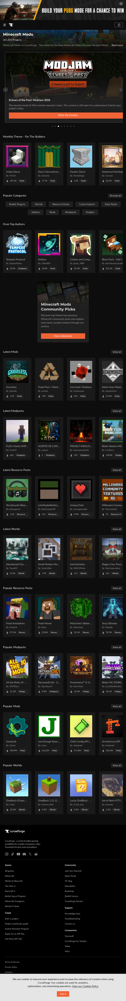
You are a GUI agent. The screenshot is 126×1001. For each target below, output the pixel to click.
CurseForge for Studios (76, 941)
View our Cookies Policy (85, 986)
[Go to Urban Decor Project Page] (17, 163)
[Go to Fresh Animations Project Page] (17, 615)
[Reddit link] (36, 854)
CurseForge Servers (74, 901)
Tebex (67, 946)
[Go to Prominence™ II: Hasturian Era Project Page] (81, 674)
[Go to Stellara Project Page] (49, 251)
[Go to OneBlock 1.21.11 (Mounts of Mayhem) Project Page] (49, 792)
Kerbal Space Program (15, 896)
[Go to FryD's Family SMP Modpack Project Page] (17, 438)
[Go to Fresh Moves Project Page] (49, 615)
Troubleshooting (72, 919)
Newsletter (70, 886)
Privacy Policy (11, 967)
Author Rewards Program (17, 929)
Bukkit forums (71, 896)
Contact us (70, 924)
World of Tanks (12, 906)
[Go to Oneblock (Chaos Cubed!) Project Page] (17, 792)
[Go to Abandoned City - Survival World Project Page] (17, 556)
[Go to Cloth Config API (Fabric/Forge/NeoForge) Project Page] (81, 733)
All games (9, 871)
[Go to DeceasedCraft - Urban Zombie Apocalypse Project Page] (49, 674)
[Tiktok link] (12, 854)
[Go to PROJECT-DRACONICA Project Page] (81, 438)
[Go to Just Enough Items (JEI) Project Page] (49, 733)
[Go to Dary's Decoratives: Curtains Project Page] (49, 163)
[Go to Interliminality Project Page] (81, 556)
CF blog (68, 881)
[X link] (30, 854)
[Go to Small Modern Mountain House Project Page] (49, 556)
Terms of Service (12, 962)
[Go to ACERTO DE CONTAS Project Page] (49, 438)
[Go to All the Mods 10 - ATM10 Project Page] (17, 674)
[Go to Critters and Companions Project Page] (81, 251)
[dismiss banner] (121, 4)
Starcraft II (10, 891)
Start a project (11, 919)
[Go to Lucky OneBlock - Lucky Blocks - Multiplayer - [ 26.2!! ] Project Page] (81, 792)
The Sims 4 (10, 886)
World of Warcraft (13, 881)
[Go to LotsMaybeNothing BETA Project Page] (49, 497)
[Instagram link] (7, 854)
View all (117, 352)
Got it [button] (63, 994)
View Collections (63, 336)
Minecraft (9, 876)
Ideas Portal (70, 876)
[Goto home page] (11, 24)
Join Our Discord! (73, 871)
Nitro (67, 951)
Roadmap (69, 891)
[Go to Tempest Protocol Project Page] (17, 251)
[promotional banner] (63, 10)
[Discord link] (24, 854)
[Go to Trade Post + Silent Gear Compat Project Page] (49, 379)
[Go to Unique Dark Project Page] (81, 497)
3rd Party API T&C (13, 939)
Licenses (8, 972)
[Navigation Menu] (4, 24)
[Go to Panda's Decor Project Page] (81, 163)
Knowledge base (72, 914)
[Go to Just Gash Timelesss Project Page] (81, 379)
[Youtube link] (18, 854)
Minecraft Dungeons (14, 901)
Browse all (115, 195)
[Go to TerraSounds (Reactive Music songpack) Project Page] (17, 497)
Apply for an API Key (14, 934)
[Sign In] (119, 25)
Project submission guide (16, 924)
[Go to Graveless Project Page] (17, 379)
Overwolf (69, 936)
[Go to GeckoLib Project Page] (17, 733)
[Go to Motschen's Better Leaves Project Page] (81, 615)
